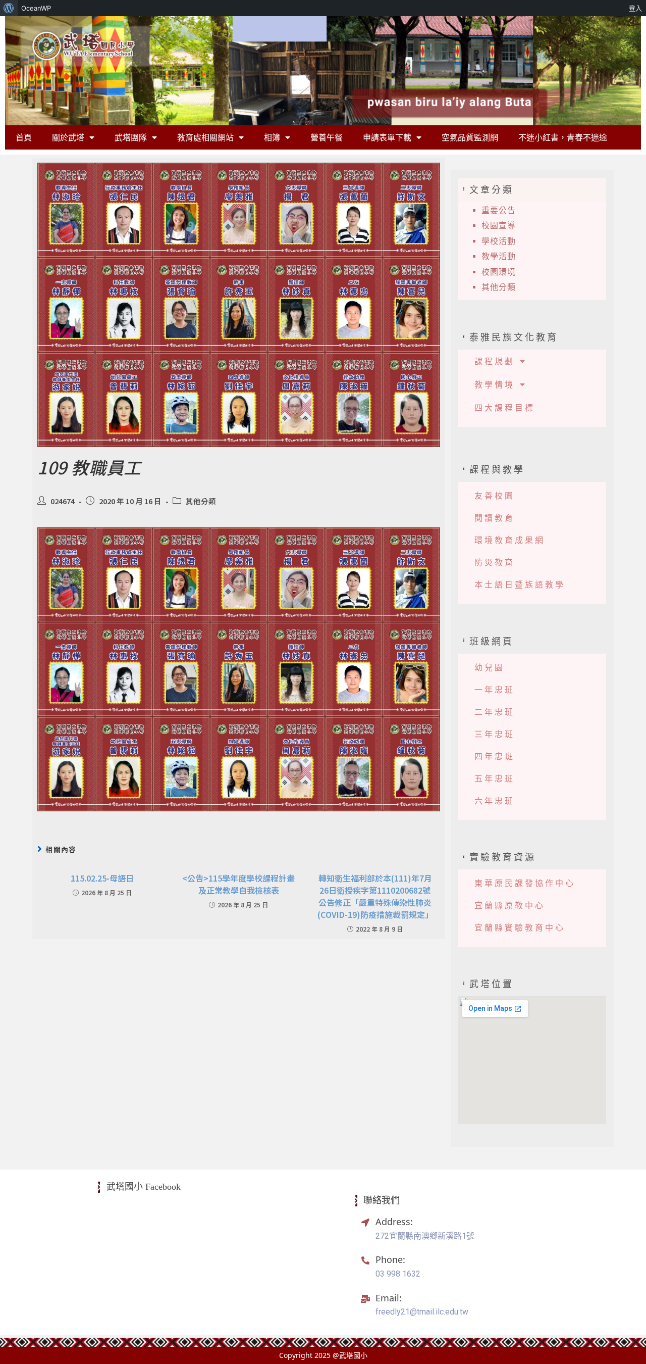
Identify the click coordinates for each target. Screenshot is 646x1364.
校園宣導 (498, 225)
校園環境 (498, 272)
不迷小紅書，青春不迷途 (562, 137)
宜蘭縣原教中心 (509, 905)
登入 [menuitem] (635, 8)
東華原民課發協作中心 (524, 883)
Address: (394, 1221)
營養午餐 (326, 137)
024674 (62, 501)
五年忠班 (494, 779)
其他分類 (201, 501)
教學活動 (498, 256)
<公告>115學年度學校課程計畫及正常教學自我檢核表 (238, 884)
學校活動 (498, 241)
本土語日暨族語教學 (519, 585)
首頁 (24, 137)
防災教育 (494, 562)
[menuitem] (9, 8)
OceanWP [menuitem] (36, 8)
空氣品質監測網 (470, 137)
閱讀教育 (494, 518)
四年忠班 (494, 756)
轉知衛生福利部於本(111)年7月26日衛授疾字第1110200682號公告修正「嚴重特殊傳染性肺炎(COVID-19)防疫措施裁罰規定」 (375, 896)
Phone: (390, 1259)
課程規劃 (494, 361)
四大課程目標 (504, 407)
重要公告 (498, 210)
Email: (388, 1298)
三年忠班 (494, 734)
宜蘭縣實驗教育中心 (519, 928)
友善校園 (494, 496)
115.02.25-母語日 (102, 878)
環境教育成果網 (509, 540)
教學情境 (494, 384)
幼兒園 (489, 667)
